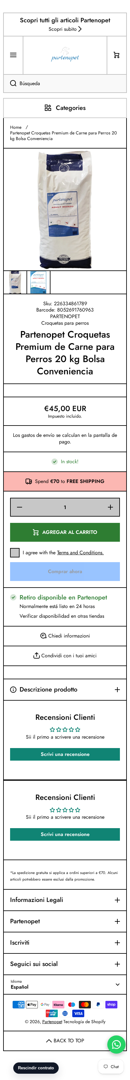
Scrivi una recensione (65, 754)
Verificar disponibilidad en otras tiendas (62, 616)
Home (15, 127)
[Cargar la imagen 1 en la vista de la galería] (15, 282)
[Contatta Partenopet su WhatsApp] (116, 1044)
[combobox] (65, 83)
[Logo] (65, 55)
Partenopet (52, 1021)
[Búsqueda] (9, 83)
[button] (116, 55)
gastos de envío (38, 435)
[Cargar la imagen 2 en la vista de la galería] (38, 282)
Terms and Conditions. (80, 552)
